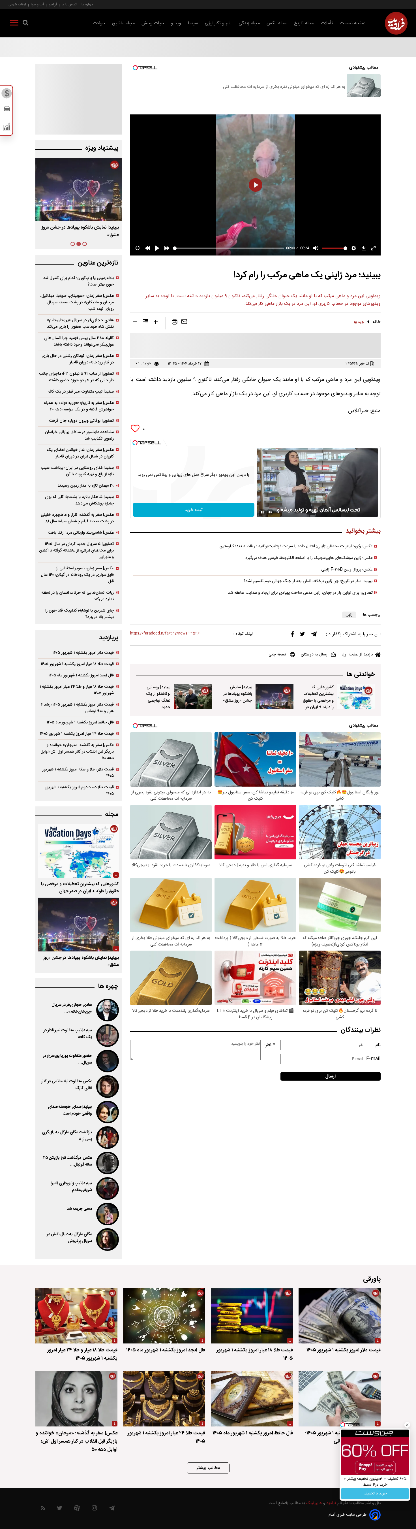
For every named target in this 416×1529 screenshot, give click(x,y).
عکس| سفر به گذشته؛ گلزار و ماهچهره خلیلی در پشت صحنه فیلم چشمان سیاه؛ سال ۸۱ (77, 518)
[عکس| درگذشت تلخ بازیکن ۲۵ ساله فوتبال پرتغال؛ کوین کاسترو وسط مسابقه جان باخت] (107, 1163)
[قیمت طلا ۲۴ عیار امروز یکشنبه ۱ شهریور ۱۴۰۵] (164, 1398)
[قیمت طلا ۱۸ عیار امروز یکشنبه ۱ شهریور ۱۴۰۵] (252, 1315)
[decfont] (135, 323)
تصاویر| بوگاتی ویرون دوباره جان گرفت (81, 421)
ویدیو (176, 23)
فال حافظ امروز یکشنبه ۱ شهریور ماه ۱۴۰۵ (80, 722)
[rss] (43, 1509)
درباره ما (87, 4)
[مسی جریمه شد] (107, 1214)
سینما (193, 23)
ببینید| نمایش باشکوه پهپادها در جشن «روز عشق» (237, 694)
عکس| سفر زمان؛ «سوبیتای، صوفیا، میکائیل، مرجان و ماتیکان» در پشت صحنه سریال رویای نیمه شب (77, 302)
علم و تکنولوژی (218, 23)
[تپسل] (135, 443)
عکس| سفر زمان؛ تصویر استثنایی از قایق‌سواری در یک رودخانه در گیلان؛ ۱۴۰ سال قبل (77, 575)
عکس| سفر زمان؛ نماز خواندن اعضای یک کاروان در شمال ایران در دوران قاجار (80, 453)
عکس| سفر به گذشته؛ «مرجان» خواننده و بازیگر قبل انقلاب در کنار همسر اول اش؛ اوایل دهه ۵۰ (77, 751)
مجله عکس (277, 23)
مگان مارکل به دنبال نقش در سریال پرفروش (69, 1238)
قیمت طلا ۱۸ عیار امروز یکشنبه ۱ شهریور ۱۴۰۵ (77, 664)
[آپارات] (77, 1509)
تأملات (327, 23)
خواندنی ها (360, 674)
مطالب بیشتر (208, 1468)
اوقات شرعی (17, 4)
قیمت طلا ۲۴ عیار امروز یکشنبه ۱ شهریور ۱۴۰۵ (77, 734)
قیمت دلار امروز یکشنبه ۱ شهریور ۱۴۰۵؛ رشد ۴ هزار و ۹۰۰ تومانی (77, 707)
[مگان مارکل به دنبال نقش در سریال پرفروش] (107, 1239)
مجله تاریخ (304, 23)
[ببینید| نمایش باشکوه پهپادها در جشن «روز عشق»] (274, 696)
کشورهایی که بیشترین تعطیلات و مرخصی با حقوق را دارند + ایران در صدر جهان (318, 700)
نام (378, 1045)
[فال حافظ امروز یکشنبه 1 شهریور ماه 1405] (252, 1398)
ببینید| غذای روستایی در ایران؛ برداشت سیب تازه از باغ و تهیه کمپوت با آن (77, 471)
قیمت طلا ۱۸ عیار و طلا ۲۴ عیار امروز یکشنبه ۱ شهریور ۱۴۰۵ (77, 690)
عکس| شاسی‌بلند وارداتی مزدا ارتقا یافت (81, 532)
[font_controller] (156, 323)
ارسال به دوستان (315, 654)
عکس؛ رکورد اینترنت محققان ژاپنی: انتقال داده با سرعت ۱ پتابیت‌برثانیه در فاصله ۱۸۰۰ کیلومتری (296, 546)
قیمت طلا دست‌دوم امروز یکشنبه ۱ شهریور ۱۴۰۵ (79, 790)
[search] (25, 24)
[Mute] (270, 512)
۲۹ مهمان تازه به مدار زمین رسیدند (85, 485)
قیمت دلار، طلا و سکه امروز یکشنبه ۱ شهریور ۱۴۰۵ (78, 772)
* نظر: (270, 1045)
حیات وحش (152, 23)
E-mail (373, 1059)
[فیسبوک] (292, 635)
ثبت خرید (194, 510)
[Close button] (407, 1425)
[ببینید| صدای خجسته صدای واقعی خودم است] (107, 1112)
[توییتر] (302, 635)
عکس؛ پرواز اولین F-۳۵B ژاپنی (347, 569)
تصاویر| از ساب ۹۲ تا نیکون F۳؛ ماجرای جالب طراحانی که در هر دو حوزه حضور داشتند (76, 377)
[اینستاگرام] (94, 1509)
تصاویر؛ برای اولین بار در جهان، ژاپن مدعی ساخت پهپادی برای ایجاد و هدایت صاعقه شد (300, 592)
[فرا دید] (396, 23)
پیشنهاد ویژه (101, 148)
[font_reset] (145, 323)
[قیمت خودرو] (7, 110)
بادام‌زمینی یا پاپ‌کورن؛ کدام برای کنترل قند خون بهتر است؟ (78, 281)
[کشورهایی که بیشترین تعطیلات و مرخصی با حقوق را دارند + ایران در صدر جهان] (356, 696)
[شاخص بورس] (7, 128)
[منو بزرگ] (14, 24)
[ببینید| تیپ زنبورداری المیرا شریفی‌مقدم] (107, 1188)
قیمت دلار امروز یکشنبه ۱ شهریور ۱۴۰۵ (83, 652)
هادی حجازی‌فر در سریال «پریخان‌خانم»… (72, 1008)
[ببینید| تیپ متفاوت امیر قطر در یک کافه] (107, 1035)
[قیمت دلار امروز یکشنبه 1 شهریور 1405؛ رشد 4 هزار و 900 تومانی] (340, 1398)
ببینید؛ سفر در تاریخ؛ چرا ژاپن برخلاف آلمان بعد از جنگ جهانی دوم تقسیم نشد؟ (308, 581)
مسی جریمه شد (79, 1209)
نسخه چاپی (277, 654)
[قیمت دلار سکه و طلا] (7, 95)
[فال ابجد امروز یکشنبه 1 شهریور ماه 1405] (164, 1315)
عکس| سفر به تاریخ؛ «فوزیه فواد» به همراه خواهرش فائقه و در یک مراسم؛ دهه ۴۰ (79, 406)
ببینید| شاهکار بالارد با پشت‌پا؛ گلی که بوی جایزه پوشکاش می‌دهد (79, 500)
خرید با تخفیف (375, 1493)
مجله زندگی (249, 23)
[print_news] (174, 323)
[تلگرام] (314, 635)
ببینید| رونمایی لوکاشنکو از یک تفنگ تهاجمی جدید (158, 697)
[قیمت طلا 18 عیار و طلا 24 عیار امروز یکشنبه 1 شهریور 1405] (76, 1315)
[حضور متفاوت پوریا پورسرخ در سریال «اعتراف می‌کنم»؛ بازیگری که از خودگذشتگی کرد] (107, 1061)
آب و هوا (37, 4)
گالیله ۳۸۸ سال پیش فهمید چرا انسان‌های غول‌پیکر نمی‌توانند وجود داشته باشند (79, 341)
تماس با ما (69, 4)
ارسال (330, 1076)
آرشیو (53, 4)
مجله (111, 814)
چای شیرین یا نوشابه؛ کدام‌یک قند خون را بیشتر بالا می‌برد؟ (79, 613)
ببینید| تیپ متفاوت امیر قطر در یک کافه (81, 391)
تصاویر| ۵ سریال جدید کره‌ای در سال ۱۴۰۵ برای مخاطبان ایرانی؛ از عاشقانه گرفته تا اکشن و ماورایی (76, 550)
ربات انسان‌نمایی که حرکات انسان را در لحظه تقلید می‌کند (77, 595)
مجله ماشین (123, 23)
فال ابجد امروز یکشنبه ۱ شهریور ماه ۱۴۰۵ (81, 675)
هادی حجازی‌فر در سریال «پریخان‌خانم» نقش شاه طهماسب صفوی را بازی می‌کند (80, 323)
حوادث (99, 23)
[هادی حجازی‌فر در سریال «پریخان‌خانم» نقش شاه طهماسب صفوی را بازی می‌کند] (107, 1010)
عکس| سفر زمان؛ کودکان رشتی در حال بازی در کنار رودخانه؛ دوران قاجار (78, 359)
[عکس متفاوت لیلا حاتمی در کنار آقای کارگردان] (107, 1086)
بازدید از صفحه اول (357, 654)
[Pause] (262, 512)
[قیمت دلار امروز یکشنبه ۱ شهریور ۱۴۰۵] (340, 1315)
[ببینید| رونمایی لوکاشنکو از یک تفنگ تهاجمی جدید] (193, 696)
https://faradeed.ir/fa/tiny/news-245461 (165, 633)
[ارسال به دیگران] (184, 323)
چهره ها (108, 986)
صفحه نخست (353, 23)
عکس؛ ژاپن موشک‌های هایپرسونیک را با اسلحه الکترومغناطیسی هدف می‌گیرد (309, 558)
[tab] (84, 244)
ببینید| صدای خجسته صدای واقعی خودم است (70, 1110)
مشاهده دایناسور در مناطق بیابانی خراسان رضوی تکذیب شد (79, 435)
